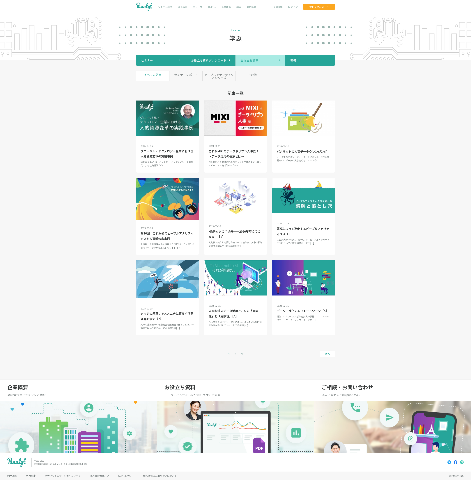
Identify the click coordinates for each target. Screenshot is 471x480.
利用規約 (12, 475)
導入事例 (182, 7)
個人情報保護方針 (99, 475)
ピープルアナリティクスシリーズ (219, 76)
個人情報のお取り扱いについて (160, 475)
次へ (327, 354)
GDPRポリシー (126, 475)
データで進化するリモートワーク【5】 (302, 311)
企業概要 (226, 7)
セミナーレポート (186, 74)
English (278, 7)
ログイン (293, 7)
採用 (238, 7)
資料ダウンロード (319, 6)
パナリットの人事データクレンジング (302, 151)
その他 (252, 74)
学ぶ (210, 7)
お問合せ (251, 7)
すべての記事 (152, 74)
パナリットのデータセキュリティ (63, 475)
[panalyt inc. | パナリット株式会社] (144, 7)
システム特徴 (165, 7)
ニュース (197, 7)
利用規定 (31, 475)
